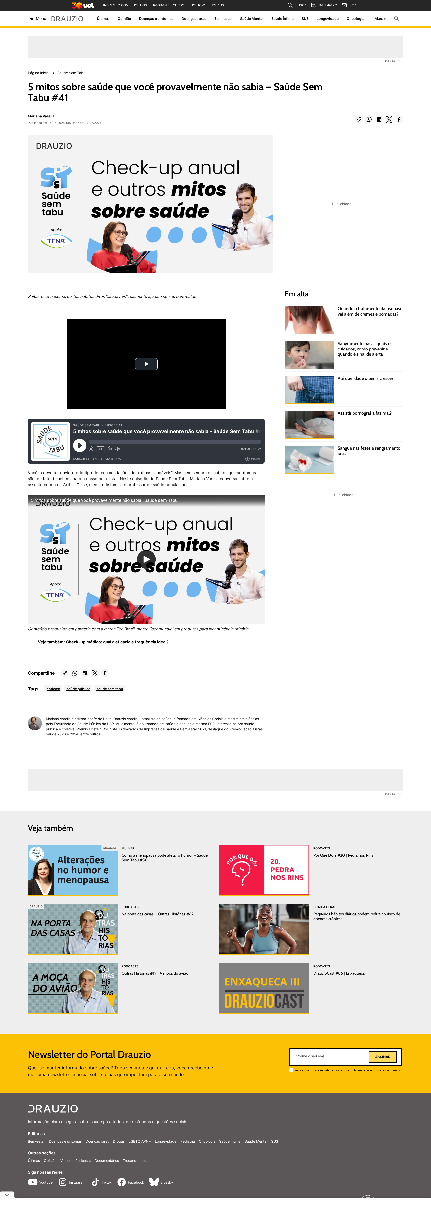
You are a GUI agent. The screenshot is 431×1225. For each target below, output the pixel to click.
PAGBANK (161, 5)
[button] (359, 119)
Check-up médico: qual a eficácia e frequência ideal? (117, 641)
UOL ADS (217, 5)
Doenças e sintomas (156, 18)
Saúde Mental (251, 18)
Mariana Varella (41, 116)
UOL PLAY (198, 5)
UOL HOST (141, 5)
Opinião (124, 18)
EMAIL (354, 5)
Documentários (107, 1160)
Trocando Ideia (135, 1160)
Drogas (119, 1141)
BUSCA (301, 5)
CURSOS (180, 5)
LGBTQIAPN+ (140, 1141)
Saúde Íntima (282, 18)
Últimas (103, 18)
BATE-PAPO (328, 5)
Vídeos (65, 1160)
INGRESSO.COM (116, 5)
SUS (305, 18)
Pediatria (187, 1141)
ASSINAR (382, 1057)
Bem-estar (223, 18)
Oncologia (355, 18)
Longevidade (328, 18)
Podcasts (83, 1160)
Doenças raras (194, 18)
